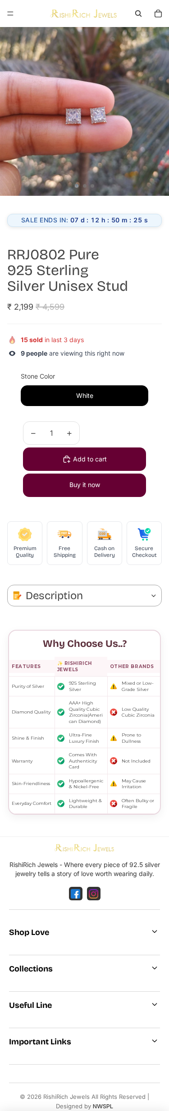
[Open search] (138, 13)
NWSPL (103, 1106)
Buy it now (84, 484)
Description (54, 595)
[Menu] (10, 13)
